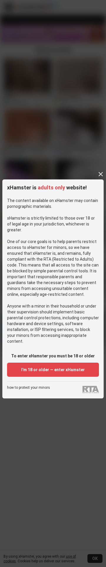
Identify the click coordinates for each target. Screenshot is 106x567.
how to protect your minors (28, 388)
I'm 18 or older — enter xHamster (53, 369)
